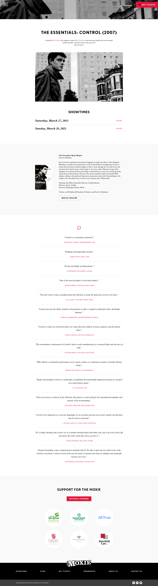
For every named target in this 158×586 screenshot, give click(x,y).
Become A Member (79, 499)
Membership (89, 571)
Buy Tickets (64, 571)
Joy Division (80, 40)
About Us (113, 571)
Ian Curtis (56, 40)
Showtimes (21, 571)
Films (43, 571)
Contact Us (136, 571)
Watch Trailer (69, 198)
